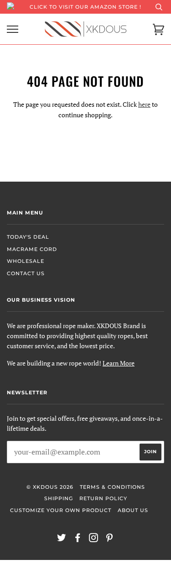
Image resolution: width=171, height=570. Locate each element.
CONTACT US (26, 273)
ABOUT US (133, 510)
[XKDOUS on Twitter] (62, 539)
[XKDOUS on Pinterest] (109, 539)
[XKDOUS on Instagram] (93, 539)
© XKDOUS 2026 (49, 487)
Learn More (119, 363)
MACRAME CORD (32, 249)
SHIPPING (58, 498)
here (144, 104)
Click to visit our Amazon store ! (85, 7)
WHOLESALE (25, 261)
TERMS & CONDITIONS (112, 487)
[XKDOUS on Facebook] (78, 539)
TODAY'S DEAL (28, 237)
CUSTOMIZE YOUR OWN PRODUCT (60, 510)
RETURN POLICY (103, 498)
